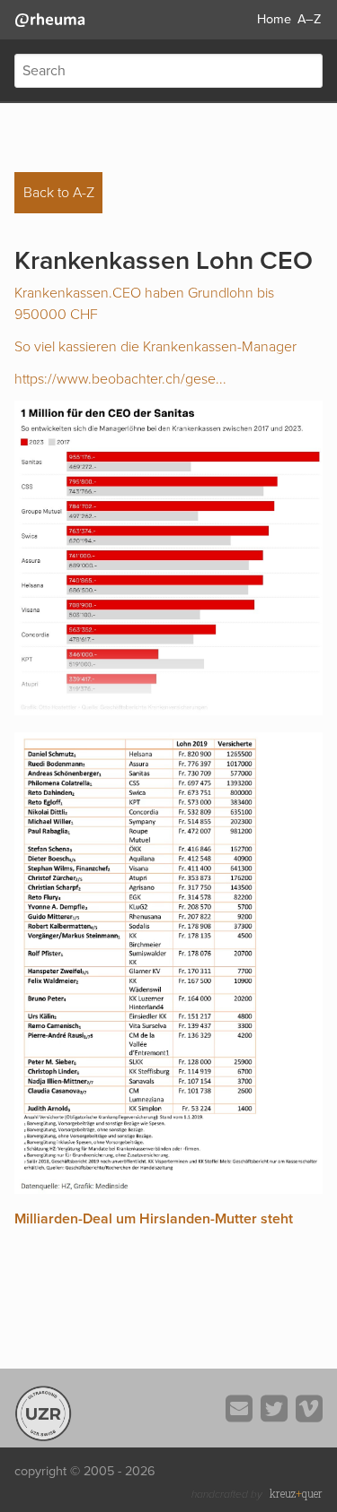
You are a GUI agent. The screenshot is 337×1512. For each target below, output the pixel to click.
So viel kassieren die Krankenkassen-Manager (155, 347)
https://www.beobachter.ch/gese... (120, 379)
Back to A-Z (58, 193)
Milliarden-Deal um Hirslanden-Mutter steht (153, 1219)
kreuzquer (296, 1493)
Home (274, 19)
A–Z (309, 19)
